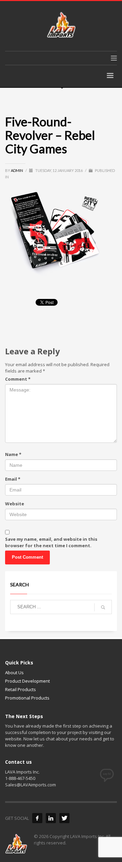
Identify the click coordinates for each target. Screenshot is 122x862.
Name (13, 454)
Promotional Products (27, 698)
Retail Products (20, 689)
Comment (17, 379)
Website (14, 504)
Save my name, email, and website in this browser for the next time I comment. (51, 542)
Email (12, 479)
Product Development (27, 681)
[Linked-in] (51, 818)
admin (17, 170)
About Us (14, 672)
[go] (103, 607)
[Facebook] (37, 818)
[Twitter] (64, 818)
